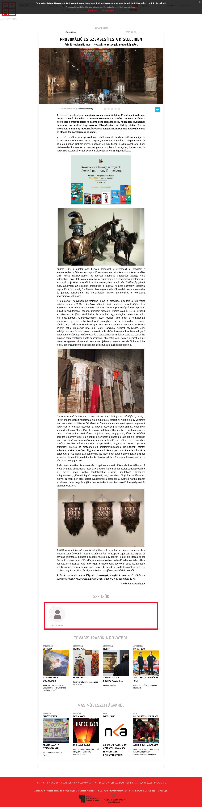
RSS (38, 783)
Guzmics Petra (79, 649)
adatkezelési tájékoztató (153, 783)
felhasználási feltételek (123, 783)
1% (44, 783)
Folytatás (93, 10)
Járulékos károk (81, 744)
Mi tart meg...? (80, 677)
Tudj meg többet (107, 11)
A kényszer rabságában (146, 744)
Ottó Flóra (47, 649)
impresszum (100, 783)
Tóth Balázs (153, 716)
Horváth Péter (139, 716)
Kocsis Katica (71, 32)
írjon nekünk (68, 783)
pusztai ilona (139, 649)
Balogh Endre (109, 716)
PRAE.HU (106, 649)
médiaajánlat (85, 783)
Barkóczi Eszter (50, 716)
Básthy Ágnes (79, 716)
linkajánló (53, 783)
